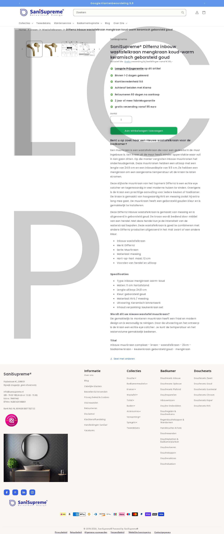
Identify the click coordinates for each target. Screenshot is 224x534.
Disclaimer (89, 413)
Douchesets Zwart (203, 378)
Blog (86, 380)
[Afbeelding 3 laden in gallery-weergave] (69, 49)
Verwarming (133, 416)
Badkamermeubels (136, 383)
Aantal (113, 113)
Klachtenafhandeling (94, 419)
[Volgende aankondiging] (204, 3)
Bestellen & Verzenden (96, 391)
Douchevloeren (168, 447)
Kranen (130, 389)
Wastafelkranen (52, 29)
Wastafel (131, 394)
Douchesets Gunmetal (205, 389)
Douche (131, 378)
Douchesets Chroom (204, 394)
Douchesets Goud (203, 383)
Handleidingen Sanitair (95, 424)
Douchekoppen (168, 452)
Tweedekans (133, 427)
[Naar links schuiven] (22, 49)
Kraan (34, 29)
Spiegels (131, 422)
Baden (130, 405)
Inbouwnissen (167, 400)
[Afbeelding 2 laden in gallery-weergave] (52, 49)
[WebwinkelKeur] (11, 420)
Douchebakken (168, 463)
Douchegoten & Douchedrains (168, 412)
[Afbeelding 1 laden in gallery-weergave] (34, 49)
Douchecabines (168, 458)
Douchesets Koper (203, 400)
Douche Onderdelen (170, 405)
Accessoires (133, 411)
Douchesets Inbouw (170, 378)
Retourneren (90, 408)
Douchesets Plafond (170, 389)
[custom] (15, 492)
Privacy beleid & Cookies (96, 397)
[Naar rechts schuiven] (99, 49)
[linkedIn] (24, 492)
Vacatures (89, 430)
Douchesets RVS (202, 405)
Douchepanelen (168, 394)
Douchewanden (168, 433)
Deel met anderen (124, 358)
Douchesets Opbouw (170, 383)
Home (22, 29)
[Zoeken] (182, 12)
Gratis (127, 61)
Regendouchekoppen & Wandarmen (172, 421)
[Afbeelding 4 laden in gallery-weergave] (87, 49)
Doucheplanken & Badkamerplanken (169, 440)
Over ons (89, 375)
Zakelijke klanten (93, 386)
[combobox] (129, 12)
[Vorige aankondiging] (19, 3)
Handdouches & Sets (171, 427)
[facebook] (7, 492)
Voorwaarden (91, 402)
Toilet (129, 400)
